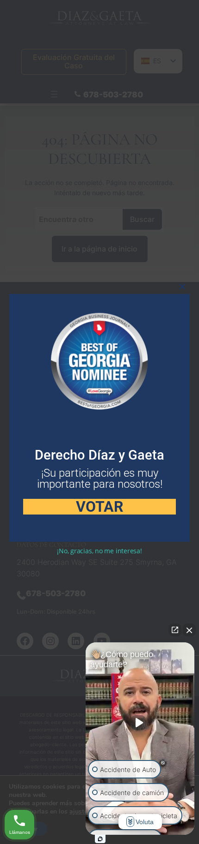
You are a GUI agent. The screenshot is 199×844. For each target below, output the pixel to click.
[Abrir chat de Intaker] (100, 839)
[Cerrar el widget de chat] (189, 629)
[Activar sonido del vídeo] (140, 722)
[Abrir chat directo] (174, 629)
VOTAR (100, 507)
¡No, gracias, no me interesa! (99, 550)
